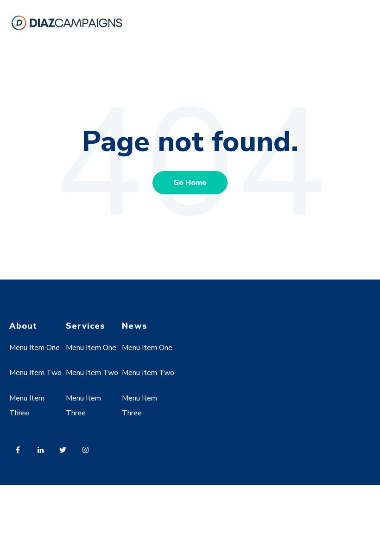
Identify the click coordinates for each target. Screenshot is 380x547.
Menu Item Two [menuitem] (35, 373)
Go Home (190, 183)
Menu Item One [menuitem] (34, 348)
